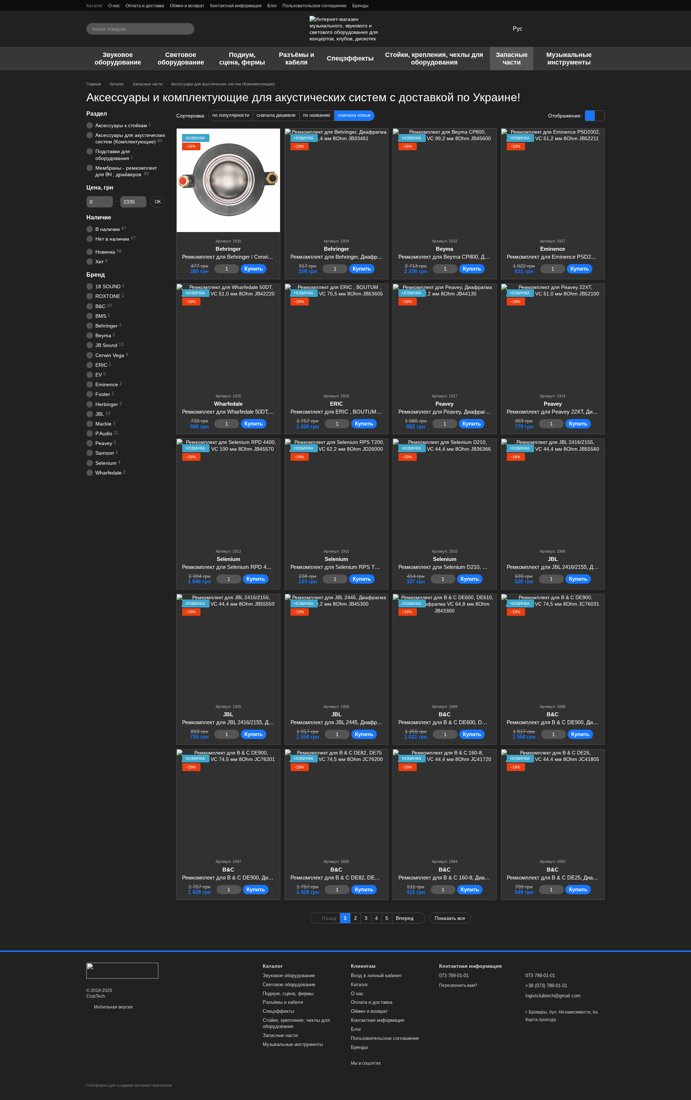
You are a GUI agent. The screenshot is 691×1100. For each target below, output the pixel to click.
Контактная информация (236, 5)
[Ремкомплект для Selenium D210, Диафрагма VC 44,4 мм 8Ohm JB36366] (444, 490)
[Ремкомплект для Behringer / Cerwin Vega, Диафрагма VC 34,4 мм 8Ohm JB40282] (228, 180)
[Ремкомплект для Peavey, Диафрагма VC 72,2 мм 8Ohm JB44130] (444, 335)
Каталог (94, 5)
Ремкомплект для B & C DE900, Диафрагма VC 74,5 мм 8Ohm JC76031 (594, 722)
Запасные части (512, 58)
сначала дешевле (276, 115)
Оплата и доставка (145, 5)
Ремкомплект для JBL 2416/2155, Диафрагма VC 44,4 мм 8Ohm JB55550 (271, 722)
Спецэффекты (350, 58)
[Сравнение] (561, 29)
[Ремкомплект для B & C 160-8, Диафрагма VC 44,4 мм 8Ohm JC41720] (444, 801)
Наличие (98, 217)
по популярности (230, 115)
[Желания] (542, 29)
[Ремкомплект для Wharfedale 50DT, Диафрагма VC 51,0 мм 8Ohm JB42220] (228, 335)
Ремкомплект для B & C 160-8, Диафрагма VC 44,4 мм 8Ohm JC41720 (484, 877)
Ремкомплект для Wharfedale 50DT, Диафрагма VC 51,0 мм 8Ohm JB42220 (274, 412)
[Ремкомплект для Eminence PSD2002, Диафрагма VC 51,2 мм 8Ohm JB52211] (553, 180)
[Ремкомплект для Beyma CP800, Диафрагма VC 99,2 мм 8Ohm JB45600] (444, 180)
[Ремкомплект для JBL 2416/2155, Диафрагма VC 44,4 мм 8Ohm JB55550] (228, 646)
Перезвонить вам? (458, 985)
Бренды (360, 5)
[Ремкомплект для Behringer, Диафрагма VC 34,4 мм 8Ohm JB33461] (336, 180)
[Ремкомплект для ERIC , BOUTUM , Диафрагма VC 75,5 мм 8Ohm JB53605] (336, 335)
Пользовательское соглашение (315, 5)
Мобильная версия (113, 1007)
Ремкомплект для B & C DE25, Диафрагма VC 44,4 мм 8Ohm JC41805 (593, 877)
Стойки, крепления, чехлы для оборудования (434, 58)
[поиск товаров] (188, 29)
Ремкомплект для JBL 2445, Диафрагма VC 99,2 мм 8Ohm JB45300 (373, 722)
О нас (114, 5)
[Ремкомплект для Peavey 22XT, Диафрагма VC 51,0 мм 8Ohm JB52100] (553, 335)
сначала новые (354, 115)
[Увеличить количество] (236, 268)
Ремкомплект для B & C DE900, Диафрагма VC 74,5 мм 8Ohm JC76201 (269, 877)
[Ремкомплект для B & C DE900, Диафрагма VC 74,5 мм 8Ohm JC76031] (553, 646)
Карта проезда (540, 1019)
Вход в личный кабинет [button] (376, 975)
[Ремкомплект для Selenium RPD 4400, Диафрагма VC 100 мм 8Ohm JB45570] (228, 490)
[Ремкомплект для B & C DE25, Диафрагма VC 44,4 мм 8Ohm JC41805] (553, 801)
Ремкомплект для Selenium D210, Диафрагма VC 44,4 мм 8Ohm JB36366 (488, 567)
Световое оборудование (181, 58)
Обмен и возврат (187, 5)
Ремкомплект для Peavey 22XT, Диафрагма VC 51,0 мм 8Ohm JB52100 (594, 412)
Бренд (95, 275)
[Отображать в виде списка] (599, 115)
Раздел (96, 114)
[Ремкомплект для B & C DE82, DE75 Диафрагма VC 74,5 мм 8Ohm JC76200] (336, 801)
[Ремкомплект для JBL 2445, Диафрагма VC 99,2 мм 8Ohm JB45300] (336, 646)
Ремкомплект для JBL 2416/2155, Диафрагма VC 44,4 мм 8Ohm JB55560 (596, 567)
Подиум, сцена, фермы (242, 58)
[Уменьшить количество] (217, 268)
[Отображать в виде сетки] (590, 115)
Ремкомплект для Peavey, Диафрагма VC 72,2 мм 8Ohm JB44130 (478, 412)
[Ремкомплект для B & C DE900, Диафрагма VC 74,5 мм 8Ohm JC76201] (228, 801)
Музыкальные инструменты (569, 58)
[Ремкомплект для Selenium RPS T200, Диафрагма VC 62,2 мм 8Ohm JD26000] (336, 490)
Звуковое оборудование (118, 58)
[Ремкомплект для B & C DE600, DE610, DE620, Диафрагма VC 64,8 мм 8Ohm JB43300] (444, 646)
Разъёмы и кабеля (296, 58)
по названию (316, 115)
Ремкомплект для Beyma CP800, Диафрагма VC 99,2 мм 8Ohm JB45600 (487, 257)
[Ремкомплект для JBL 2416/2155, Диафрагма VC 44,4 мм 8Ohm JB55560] (553, 490)
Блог (272, 5)
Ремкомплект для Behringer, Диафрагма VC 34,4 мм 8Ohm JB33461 (373, 257)
